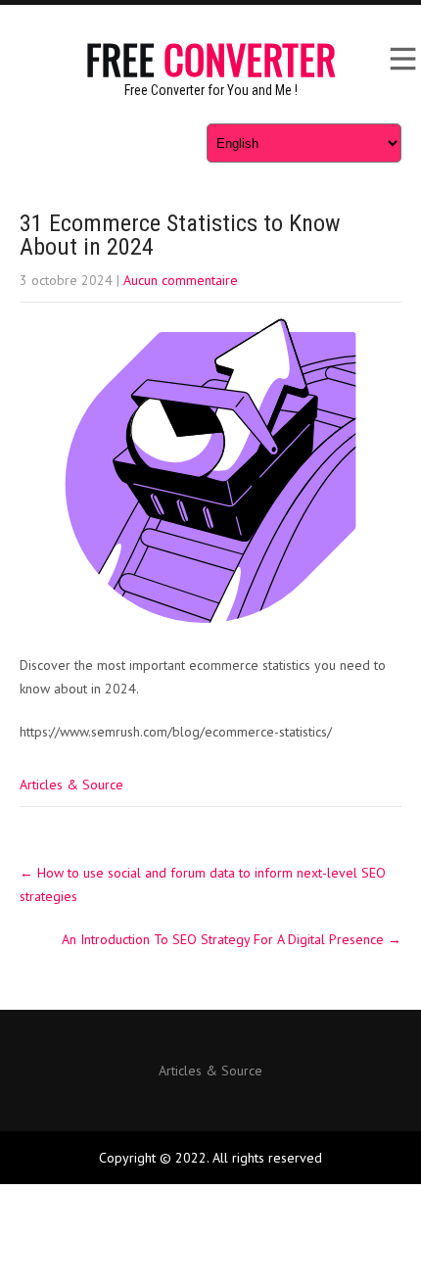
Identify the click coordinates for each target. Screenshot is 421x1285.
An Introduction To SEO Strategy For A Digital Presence (231, 939)
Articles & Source (71, 784)
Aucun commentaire (180, 280)
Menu (401, 58)
